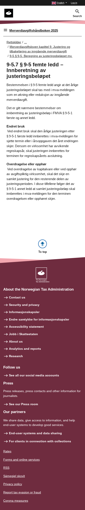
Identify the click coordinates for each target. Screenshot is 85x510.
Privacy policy (12, 484)
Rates (7, 451)
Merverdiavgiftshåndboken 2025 (33, 30)
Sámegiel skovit (14, 476)
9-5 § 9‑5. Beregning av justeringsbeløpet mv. (41, 56)
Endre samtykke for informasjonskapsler (39, 319)
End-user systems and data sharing (35, 433)
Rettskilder (14, 42)
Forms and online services (21, 459)
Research (16, 356)
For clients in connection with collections (40, 441)
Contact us (17, 297)
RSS (6, 467)
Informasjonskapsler (24, 312)
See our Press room (23, 404)
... (25, 42)
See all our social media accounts (34, 375)
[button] (59, 3)
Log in (74, 3)
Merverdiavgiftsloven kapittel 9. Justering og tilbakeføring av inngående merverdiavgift (40, 49)
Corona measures (15, 500)
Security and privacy (24, 305)
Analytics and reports (25, 348)
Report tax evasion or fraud (22, 492)
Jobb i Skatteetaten (23, 334)
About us (16, 341)
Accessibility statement (26, 326)
